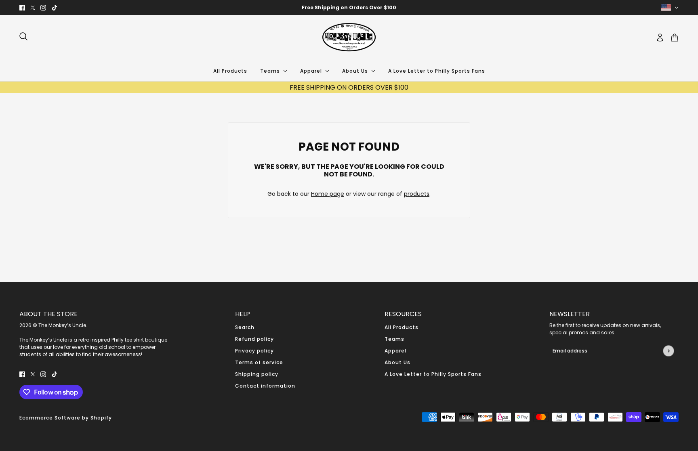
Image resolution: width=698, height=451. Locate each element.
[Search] (23, 36)
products (416, 194)
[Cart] (675, 38)
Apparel (395, 350)
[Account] (660, 38)
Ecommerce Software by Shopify (65, 417)
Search (244, 327)
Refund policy (254, 339)
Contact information (265, 385)
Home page (327, 194)
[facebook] (22, 7)
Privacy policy (254, 350)
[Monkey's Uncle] (349, 37)
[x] (32, 7)
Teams (394, 339)
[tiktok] (54, 7)
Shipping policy (256, 374)
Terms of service (259, 362)
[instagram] (43, 7)
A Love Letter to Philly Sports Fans (433, 374)
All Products (401, 327)
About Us (397, 362)
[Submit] (668, 350)
